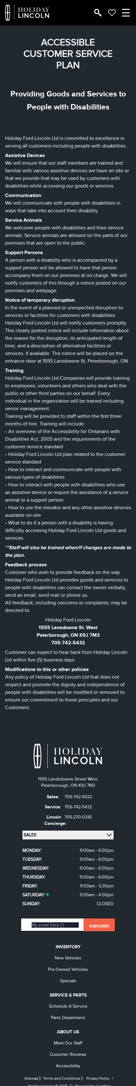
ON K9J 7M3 (83, 785)
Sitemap (31, 1078)
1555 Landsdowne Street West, (68, 779)
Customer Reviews (68, 1054)
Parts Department (68, 1017)
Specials (68, 981)
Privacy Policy (97, 1078)
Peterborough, (56, 785)
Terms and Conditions (61, 1078)
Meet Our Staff (68, 1043)
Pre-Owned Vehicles (68, 969)
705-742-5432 (68, 643)
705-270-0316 (78, 817)
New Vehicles (68, 958)
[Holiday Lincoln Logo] (27, 13)
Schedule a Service (68, 1006)
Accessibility (68, 1066)
